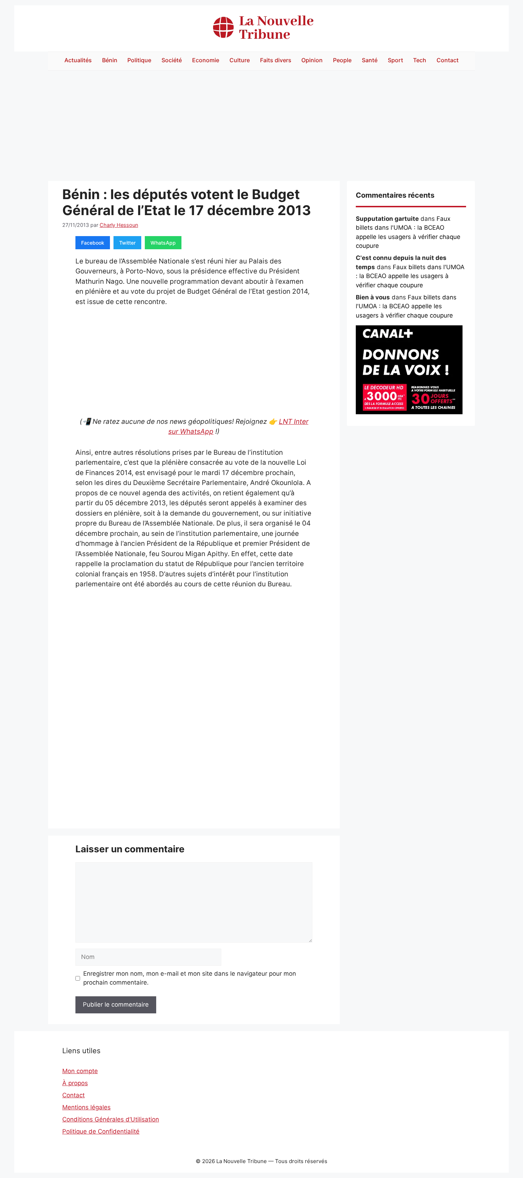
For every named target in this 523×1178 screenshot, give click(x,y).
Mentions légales (86, 1107)
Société (172, 60)
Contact (448, 60)
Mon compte (80, 1071)
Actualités (78, 60)
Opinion (312, 60)
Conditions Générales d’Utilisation (110, 1119)
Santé (369, 60)
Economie (205, 60)
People (342, 60)
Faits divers (275, 60)
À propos (75, 1083)
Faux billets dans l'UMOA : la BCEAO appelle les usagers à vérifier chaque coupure (410, 276)
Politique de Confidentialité (100, 1131)
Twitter (127, 243)
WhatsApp (163, 243)
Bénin (109, 60)
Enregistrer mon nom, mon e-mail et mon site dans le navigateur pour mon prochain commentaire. (189, 978)
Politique (139, 60)
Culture (239, 60)
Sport (395, 60)
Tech (419, 60)
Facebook (92, 243)
